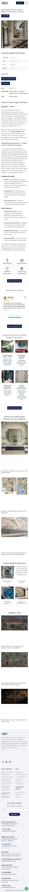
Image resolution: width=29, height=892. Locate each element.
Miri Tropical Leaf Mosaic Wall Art (21, 356)
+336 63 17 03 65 (5, 885)
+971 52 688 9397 (6, 844)
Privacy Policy (19, 781)
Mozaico (17, 797)
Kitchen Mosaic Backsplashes (5, 786)
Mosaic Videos (5, 797)
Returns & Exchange (20, 774)
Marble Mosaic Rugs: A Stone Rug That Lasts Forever (13, 720)
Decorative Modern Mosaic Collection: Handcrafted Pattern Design (13, 684)
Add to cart (5, 83)
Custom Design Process (5, 793)
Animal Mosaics (5, 779)
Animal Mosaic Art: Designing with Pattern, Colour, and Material (12, 647)
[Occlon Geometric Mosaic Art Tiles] (21, 376)
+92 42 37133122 (16, 859)
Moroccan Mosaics (6, 783)
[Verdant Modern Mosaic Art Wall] (7, 346)
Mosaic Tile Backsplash (21, 93)
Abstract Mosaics (6, 781)
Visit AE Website (5, 848)
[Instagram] (2, 762)
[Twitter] (9, 762)
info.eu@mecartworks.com (8, 874)
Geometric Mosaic (21, 396)
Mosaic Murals (13, 96)
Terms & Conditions (20, 777)
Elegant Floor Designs (7, 777)
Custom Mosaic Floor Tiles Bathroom (21, 394)
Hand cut (13, 57)
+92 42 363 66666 (6, 859)
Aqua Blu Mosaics (20, 792)
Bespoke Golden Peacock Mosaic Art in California (13, 512)
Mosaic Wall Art (11, 10)
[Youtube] (6, 762)
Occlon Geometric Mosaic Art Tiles (21, 387)
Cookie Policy (19, 779)
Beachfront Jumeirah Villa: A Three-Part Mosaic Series (14, 472)
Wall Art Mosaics (5, 774)
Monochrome (14, 61)
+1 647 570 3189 (6, 829)
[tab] (4, 107)
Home (3, 10)
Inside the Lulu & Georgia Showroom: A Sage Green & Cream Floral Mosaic (13, 553)
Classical (12, 68)
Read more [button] (6, 310)
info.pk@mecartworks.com (8, 861)
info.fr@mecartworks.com (8, 887)
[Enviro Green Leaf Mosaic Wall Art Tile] (7, 376)
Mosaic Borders (5, 790)
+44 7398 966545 (6, 872)
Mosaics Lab (18, 794)
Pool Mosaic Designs (7, 602)
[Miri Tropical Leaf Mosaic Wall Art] (21, 346)
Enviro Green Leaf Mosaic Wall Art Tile (7, 387)
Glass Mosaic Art (21, 581)
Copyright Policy (19, 783)
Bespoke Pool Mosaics (7, 772)
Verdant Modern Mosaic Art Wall (7, 356)
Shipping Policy (19, 772)
